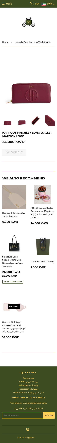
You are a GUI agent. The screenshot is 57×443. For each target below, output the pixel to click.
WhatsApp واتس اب (28, 385)
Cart (37, 4)
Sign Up (49, 415)
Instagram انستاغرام (28, 389)
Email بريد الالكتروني (28, 381)
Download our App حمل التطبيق (28, 392)
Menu (9, 4)
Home (5, 42)
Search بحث (28, 378)
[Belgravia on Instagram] (27, 429)
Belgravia (30, 437)
